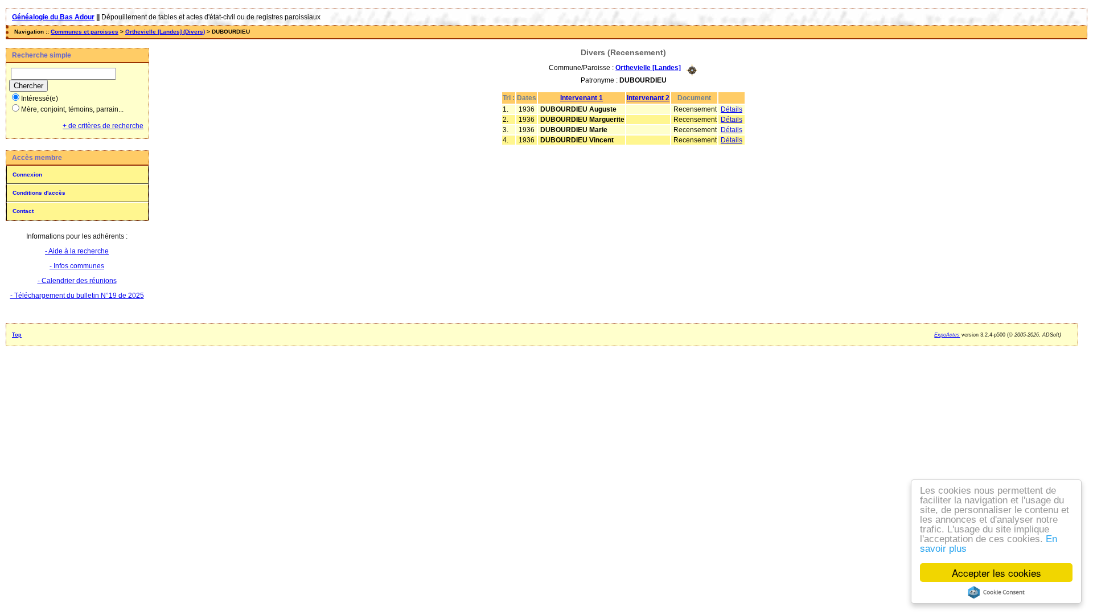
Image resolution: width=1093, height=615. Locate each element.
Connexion (27, 174)
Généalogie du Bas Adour (53, 17)
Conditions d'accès (39, 193)
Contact (23, 211)
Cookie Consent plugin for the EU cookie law (996, 592)
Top (17, 335)
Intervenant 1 (581, 98)
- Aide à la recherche (77, 251)
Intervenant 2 (648, 98)
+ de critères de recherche (103, 126)
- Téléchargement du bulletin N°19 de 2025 (77, 296)
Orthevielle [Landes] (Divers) (165, 31)
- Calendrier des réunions (77, 281)
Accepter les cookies (996, 572)
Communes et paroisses (84, 31)
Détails (731, 109)
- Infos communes (77, 266)
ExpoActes (947, 335)
